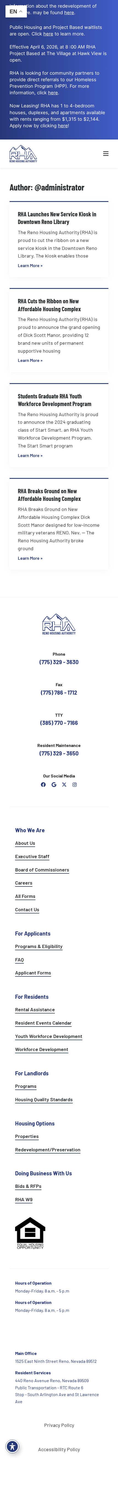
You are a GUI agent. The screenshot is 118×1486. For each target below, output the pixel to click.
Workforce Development (41, 1049)
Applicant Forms (33, 973)
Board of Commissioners (42, 870)
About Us (25, 843)
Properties (27, 1136)
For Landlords (32, 1073)
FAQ (19, 960)
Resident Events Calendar (43, 1023)
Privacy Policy (59, 1425)
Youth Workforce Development (48, 1036)
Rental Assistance (35, 1009)
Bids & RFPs (28, 1186)
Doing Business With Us (43, 1173)
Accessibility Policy (59, 1449)
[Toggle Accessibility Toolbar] (12, 1446)
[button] (95, 153)
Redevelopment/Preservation (47, 1149)
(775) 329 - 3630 (59, 662)
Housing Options (35, 1123)
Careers (23, 883)
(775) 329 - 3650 (59, 753)
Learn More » (30, 265)
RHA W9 (23, 1199)
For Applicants (32, 933)
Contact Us (27, 909)
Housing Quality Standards (44, 1099)
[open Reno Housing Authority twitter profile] (64, 784)
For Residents (32, 996)
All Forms (25, 896)
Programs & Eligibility (39, 946)
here (53, 92)
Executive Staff (32, 856)
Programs (25, 1086)
